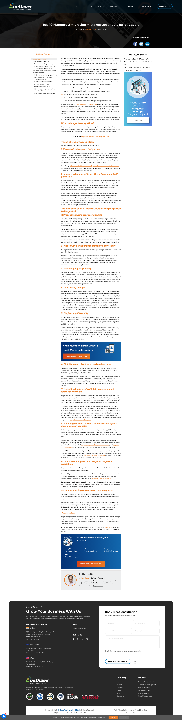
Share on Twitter (141, 44)
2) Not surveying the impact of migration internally (44, 78)
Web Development (144, 690)
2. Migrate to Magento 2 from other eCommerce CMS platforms (46, 67)
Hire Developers (95, 6)
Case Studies (146, 6)
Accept (113, 717)
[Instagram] (87, 639)
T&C (115, 710)
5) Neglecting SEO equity (43, 86)
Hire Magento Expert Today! (77, 356)
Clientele (120, 688)
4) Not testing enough (42, 84)
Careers (119, 690)
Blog (118, 693)
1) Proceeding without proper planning (46, 75)
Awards (119, 685)
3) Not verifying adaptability (44, 82)
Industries (114, 6)
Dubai (73, 713)
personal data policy (134, 651)
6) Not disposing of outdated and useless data (45, 90)
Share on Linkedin (147, 44)
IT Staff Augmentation (145, 696)
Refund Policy (131, 713)
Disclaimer (143, 710)
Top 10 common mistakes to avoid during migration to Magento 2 (44, 71)
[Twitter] (78, 639)
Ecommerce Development (147, 685)
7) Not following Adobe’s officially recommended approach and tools (46, 94)
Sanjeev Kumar (91, 29)
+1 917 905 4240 (38, 667)
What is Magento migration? (41, 59)
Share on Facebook (135, 44)
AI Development (143, 693)
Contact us (120, 696)
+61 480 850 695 (38, 653)
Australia (79, 713)
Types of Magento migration (41, 61)
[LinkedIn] (82, 639)
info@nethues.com (79, 628)
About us (120, 682)
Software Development (146, 682)
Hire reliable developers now (91, 564)
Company (129, 6)
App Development (144, 688)
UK (85, 713)
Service (79, 6)
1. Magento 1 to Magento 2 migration (46, 64)
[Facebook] (73, 639)
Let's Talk (138, 120)
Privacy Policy (122, 710)
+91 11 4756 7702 (34, 639)
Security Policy (134, 710)
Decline (124, 717)
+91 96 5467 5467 (36, 637)
